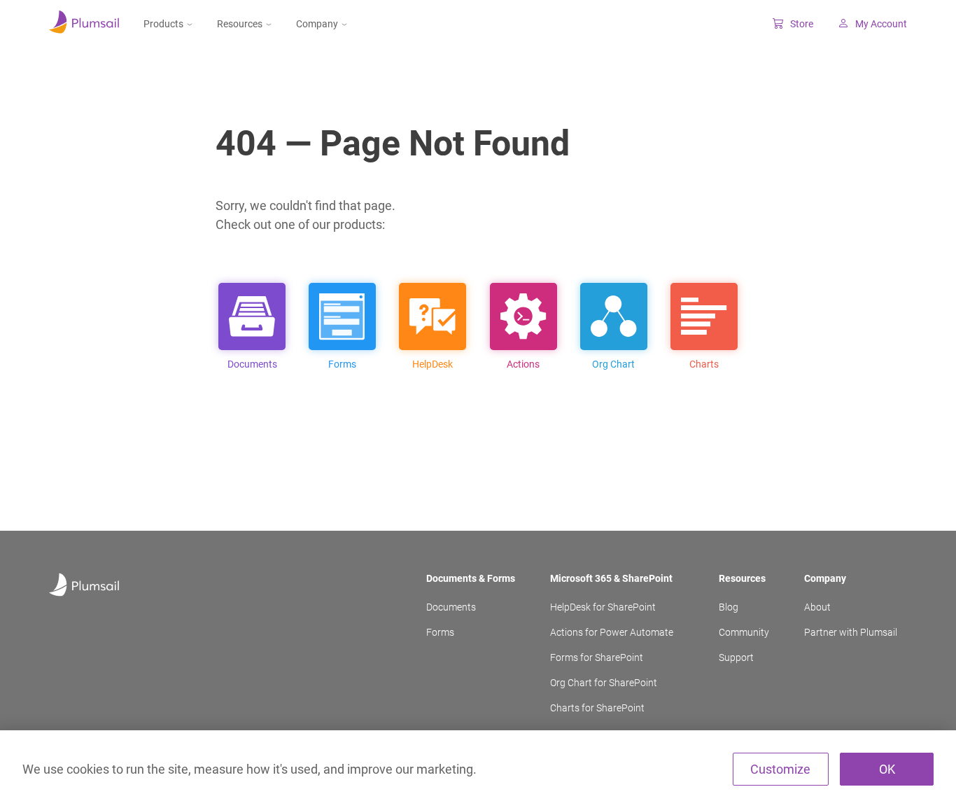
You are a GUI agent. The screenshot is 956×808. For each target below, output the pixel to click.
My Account (881, 23)
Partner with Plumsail (850, 632)
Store (801, 23)
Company (317, 23)
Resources (239, 23)
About (817, 607)
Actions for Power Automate (611, 632)
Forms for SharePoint (596, 657)
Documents (451, 607)
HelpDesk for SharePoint (603, 607)
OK (887, 769)
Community (744, 632)
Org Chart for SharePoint (603, 682)
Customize (780, 769)
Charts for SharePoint (597, 707)
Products (163, 23)
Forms (440, 632)
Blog (728, 607)
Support (736, 657)
